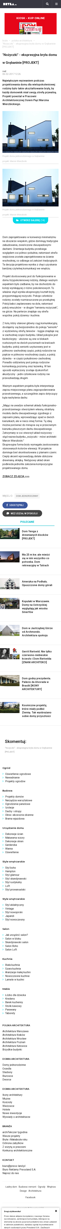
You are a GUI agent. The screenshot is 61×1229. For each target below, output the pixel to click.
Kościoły (7, 1102)
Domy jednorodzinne (14, 1064)
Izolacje (9, 807)
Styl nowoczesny (15, 919)
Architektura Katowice (14, 1046)
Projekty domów (14, 796)
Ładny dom (11, 1186)
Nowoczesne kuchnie (17, 976)
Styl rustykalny (13, 882)
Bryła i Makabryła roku (14, 1139)
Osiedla (6, 1068)
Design (23, 1191)
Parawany (10, 1009)
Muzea (6, 1098)
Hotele (6, 1109)
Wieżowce (8, 1106)
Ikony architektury (12, 1094)
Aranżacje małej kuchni (18, 972)
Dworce (6, 1079)
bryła (5, 40)
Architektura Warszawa (15, 1031)
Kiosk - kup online (30, 18)
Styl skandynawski (15, 878)
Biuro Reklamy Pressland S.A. (19, 1169)
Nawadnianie (12, 777)
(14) (32, 220)
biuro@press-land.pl (13, 1166)
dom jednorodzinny (27, 496)
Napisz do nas (10, 1173)
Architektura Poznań (13, 1042)
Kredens (10, 998)
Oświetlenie (12, 852)
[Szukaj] (47, 4)
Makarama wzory (15, 837)
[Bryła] (10, 4)
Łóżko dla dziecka (15, 995)
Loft (7, 886)
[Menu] (56, 4)
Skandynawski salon (16, 942)
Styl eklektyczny (14, 904)
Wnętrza (51, 1186)
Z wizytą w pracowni (14, 1146)
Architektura (34, 1191)
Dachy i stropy (13, 811)
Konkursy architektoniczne (17, 1150)
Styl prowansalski (15, 889)
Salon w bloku (13, 938)
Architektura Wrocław (14, 1038)
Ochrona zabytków (12, 1143)
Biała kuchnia (12, 964)
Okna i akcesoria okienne (19, 814)
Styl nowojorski (14, 912)
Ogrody (41, 1186)
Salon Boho (11, 946)
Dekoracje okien (14, 841)
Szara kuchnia (13, 968)
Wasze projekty (11, 1136)
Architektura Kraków (13, 1034)
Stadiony (7, 1072)
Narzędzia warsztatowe (18, 800)
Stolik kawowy (13, 1006)
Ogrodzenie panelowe (17, 804)
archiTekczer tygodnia (14, 1132)
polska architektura (22, 40)
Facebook (30, 1197)
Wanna (9, 848)
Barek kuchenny (14, 1002)
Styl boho (10, 867)
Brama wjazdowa (14, 818)
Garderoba (11, 844)
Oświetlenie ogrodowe (18, 774)
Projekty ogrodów (15, 781)
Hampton (10, 871)
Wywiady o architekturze (16, 1116)
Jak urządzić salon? (16, 934)
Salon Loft (11, 949)
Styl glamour (12, 874)
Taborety (10, 1013)
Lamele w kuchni (14, 979)
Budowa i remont (27, 1186)
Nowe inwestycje (12, 1113)
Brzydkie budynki (12, 1049)
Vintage (9, 908)
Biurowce (7, 1076)
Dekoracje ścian (14, 834)
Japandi (9, 916)
